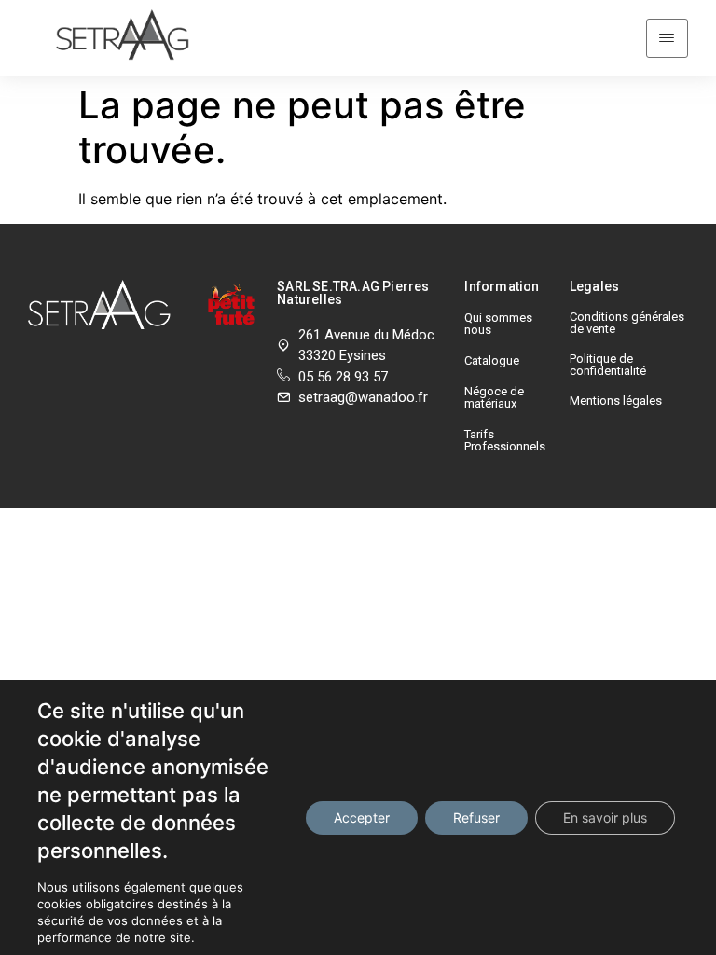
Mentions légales (616, 401)
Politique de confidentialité (608, 365)
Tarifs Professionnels (504, 440)
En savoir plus (605, 817)
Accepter (362, 817)
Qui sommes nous (498, 324)
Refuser (476, 817)
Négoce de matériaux (494, 397)
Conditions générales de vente (627, 323)
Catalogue (491, 360)
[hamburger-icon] (667, 38)
